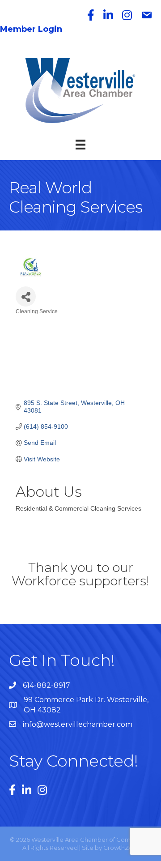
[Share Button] (26, 296)
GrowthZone (121, 847)
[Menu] (80, 144)
